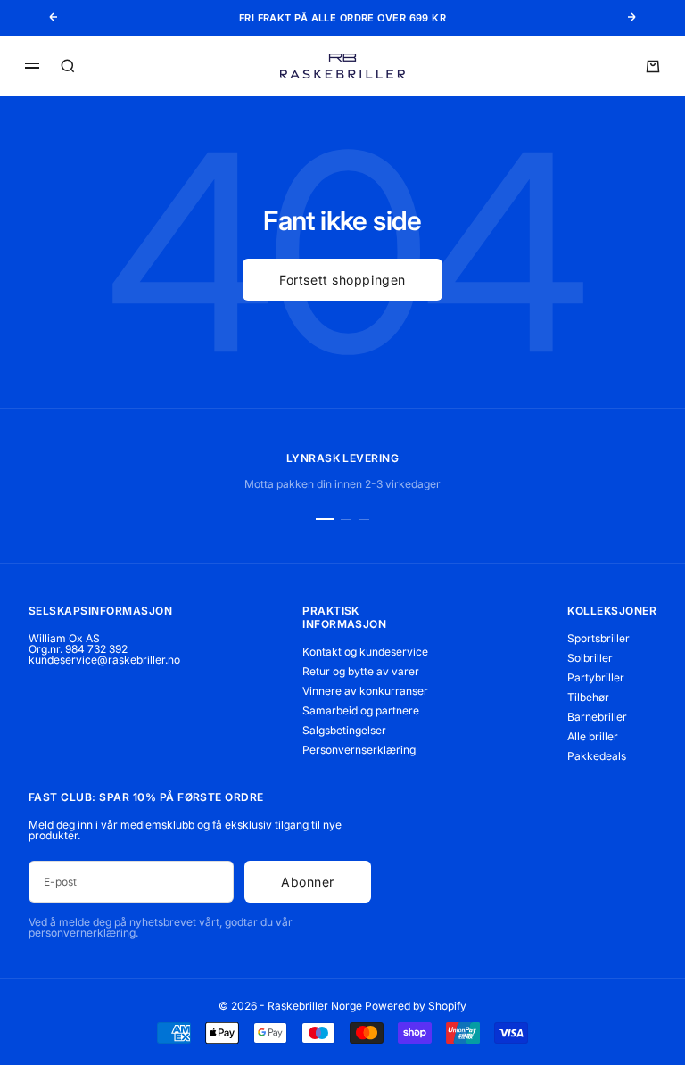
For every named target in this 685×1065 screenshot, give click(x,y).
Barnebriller (597, 716)
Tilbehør (588, 697)
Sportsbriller (598, 638)
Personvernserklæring (359, 749)
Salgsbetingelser (344, 730)
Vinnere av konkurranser (365, 691)
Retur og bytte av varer (360, 671)
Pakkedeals (596, 756)
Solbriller (590, 658)
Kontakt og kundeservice (365, 651)
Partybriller (595, 677)
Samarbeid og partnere (360, 710)
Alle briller (592, 736)
